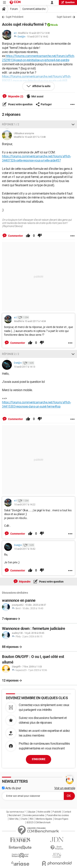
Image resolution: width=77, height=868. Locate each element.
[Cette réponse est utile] (28, 236)
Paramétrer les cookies (58, 815)
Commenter (15, 235)
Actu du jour (13, 788)
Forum (14, 8)
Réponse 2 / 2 (10, 354)
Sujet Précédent (14, 16)
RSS (32, 819)
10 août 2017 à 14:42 (37, 36)
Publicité (57, 811)
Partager (46, 104)
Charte (24, 819)
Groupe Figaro (61, 819)
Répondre (25, 581)
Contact (67, 811)
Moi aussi (37, 96)
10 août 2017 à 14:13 (24, 366)
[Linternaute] (20, 847)
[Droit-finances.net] (56, 847)
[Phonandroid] (56, 863)
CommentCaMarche (34, 8)
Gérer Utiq (14, 819)
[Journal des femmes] (20, 839)
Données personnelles (33, 815)
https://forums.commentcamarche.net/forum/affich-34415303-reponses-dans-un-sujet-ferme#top (36, 404)
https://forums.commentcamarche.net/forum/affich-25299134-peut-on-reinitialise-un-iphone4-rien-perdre (38, 58)
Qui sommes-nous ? (16, 811)
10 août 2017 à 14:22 (24, 504)
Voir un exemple (64, 788)
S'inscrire (38, 759)
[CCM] (15, 2)
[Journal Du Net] (56, 839)
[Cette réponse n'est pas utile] (39, 236)
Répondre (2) (15, 96)
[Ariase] (20, 863)
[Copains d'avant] (20, 855)
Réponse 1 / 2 (10, 124)
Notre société (44, 811)
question (70, 2)
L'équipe (31, 811)
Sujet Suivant (64, 16)
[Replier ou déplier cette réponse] (73, 124)
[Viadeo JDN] (56, 855)
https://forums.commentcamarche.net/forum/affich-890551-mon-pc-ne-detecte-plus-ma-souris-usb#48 (36, 79)
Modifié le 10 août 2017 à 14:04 (30, 321)
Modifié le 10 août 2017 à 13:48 (30, 136)
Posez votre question (20, 104)
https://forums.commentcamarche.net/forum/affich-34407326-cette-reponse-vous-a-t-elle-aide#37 (36, 158)
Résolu (54, 24)
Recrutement (14, 815)
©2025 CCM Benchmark (39, 822)
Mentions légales (44, 819)
